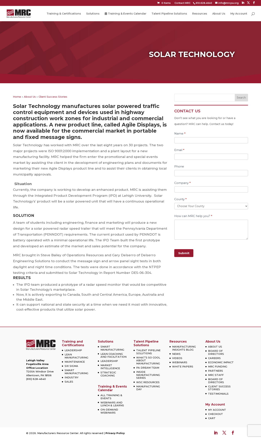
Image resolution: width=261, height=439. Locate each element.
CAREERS (214, 358)
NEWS (176, 353)
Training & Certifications (64, 13)
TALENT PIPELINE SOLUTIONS (148, 352)
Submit (183, 253)
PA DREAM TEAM (147, 367)
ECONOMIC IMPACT (221, 362)
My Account (238, 13)
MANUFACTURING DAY (148, 388)
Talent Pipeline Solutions (169, 13)
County (180, 199)
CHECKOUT (215, 413)
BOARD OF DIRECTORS (216, 352)
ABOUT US (215, 346)
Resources (199, 13)
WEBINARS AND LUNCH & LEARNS (112, 404)
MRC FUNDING (217, 366)
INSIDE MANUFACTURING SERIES (148, 374)
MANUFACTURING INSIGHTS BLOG (184, 348)
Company (182, 183)
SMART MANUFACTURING (76, 372)
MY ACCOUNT (217, 409)
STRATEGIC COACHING (108, 374)
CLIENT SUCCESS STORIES (219, 388)
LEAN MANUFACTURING (76, 356)
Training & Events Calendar (127, 13)
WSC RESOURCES (148, 382)
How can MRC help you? (193, 216)
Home (17, 96)
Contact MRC (182, 3)
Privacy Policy (115, 433)
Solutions (93, 13)
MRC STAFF (216, 374)
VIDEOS (177, 358)
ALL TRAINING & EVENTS (111, 397)
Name (180, 133)
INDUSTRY (72, 377)
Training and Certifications (73, 343)
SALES (69, 381)
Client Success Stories (53, 96)
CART (212, 418)
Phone (179, 166)
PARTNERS (215, 370)
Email (179, 150)
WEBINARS (179, 362)
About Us (218, 13)
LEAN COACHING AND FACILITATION (113, 355)
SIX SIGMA (71, 365)
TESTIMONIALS (218, 393)
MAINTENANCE (75, 361)
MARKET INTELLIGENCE (110, 367)
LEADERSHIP (73, 350)
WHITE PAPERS (182, 366)
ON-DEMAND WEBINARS (109, 411)
